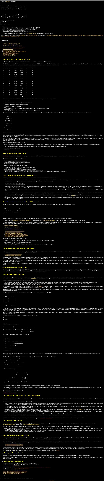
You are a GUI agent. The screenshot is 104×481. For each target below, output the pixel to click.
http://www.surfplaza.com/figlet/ (11, 225)
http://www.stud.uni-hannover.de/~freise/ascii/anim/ (12, 473)
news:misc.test (49, 418)
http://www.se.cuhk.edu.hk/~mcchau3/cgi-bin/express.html (16, 235)
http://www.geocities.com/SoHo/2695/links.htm (12, 465)
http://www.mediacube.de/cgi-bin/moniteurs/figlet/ (14, 231)
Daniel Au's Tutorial (7, 391)
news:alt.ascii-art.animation (32, 35)
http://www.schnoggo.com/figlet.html (12, 227)
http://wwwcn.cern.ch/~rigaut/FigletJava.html (14, 226)
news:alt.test (42, 418)
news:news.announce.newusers (9, 424)
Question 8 (73, 195)
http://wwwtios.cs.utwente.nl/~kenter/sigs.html (14, 444)
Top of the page (52, 479)
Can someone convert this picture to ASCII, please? (12, 48)
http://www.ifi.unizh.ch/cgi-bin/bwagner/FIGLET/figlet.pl (16, 234)
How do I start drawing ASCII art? (9, 50)
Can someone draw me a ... (8, 49)
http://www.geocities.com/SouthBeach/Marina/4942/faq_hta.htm (15, 471)
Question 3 (33, 278)
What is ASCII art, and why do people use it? (11, 43)
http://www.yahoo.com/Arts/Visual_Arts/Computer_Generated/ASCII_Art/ (35, 466)
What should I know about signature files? (11, 53)
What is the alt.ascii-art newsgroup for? (10, 44)
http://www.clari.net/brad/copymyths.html (31, 424)
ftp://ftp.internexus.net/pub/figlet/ (49, 220)
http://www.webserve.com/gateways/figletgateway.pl (15, 236)
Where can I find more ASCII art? (9, 55)
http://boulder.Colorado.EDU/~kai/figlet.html (13, 233)
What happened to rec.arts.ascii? (9, 54)
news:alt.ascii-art (22, 35)
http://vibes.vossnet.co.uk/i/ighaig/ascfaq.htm (10, 36)
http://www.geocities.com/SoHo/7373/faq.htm (73, 35)
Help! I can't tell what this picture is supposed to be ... (13, 45)
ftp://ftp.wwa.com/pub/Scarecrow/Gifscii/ (13, 255)
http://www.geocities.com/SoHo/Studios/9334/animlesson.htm (14, 472)
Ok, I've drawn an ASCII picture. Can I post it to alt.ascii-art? (14, 51)
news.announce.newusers (31, 33)
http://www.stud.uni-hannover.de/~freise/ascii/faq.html (93, 35)
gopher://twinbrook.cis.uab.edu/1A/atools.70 (13, 254)
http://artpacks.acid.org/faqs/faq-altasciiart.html (55, 35)
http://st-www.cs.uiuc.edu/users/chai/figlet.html (22, 220)
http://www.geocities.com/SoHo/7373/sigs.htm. (14, 445)
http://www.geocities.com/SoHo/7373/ (22, 468)
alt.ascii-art (8, 1)
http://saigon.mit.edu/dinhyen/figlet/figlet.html (14, 229)
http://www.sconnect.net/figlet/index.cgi (12, 232)
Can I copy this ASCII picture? (9, 52)
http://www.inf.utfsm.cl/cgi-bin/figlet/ (12, 228)
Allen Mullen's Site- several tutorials (10, 392)
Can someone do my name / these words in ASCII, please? (14, 46)
